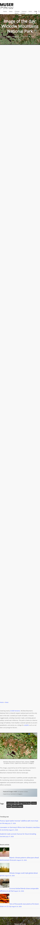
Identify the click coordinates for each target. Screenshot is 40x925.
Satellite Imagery (17, 806)
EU (16, 803)
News (20, 15)
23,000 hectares (15, 711)
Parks (8, 806)
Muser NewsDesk (13, 36)
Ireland (34, 803)
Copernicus (10, 803)
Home (2, 702)
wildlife (26, 725)
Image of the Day (24, 803)
